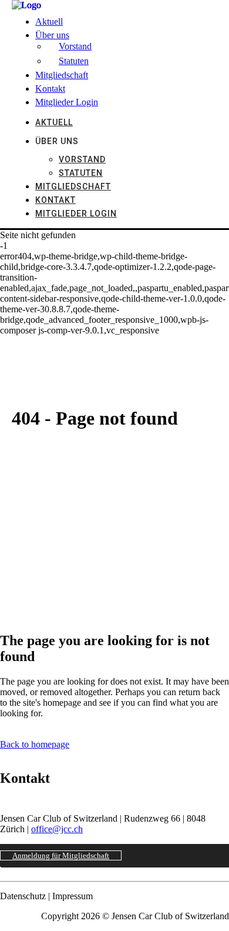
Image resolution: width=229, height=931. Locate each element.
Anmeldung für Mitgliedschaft (60, 855)
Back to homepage (34, 744)
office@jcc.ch (57, 829)
